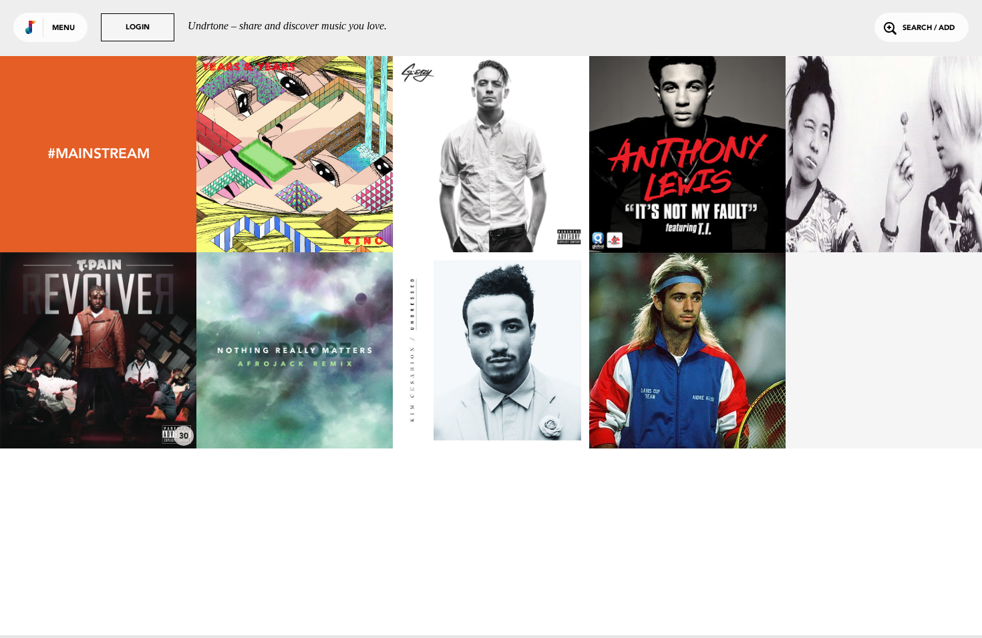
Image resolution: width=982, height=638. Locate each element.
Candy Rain (884, 215)
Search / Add (929, 28)
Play (294, 153)
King (294, 215)
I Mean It (491, 215)
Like (253, 153)
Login (138, 27)
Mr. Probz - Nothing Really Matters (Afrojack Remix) (295, 405)
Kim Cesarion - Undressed (491, 411)
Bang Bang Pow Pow (98, 411)
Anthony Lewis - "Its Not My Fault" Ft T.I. (688, 209)
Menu (63, 28)
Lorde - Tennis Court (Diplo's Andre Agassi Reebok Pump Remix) (687, 399)
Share (335, 153)
